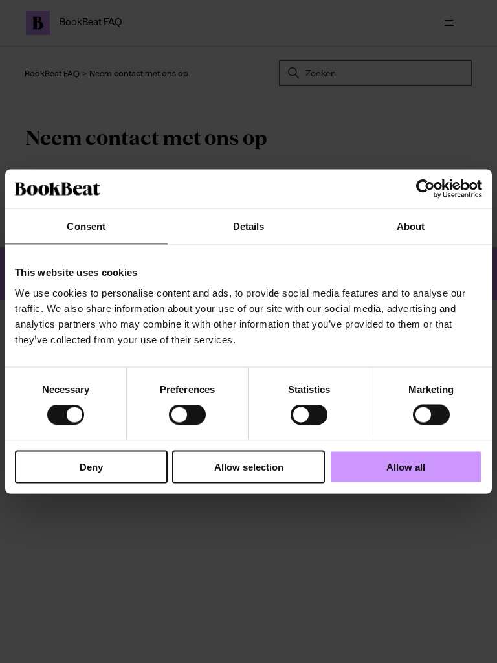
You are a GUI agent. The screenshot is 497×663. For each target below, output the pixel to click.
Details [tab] (249, 226)
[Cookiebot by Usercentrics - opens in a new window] (425, 189)
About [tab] (411, 226)
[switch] (187, 415)
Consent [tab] (86, 226)
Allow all (405, 466)
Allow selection (248, 466)
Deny (91, 466)
